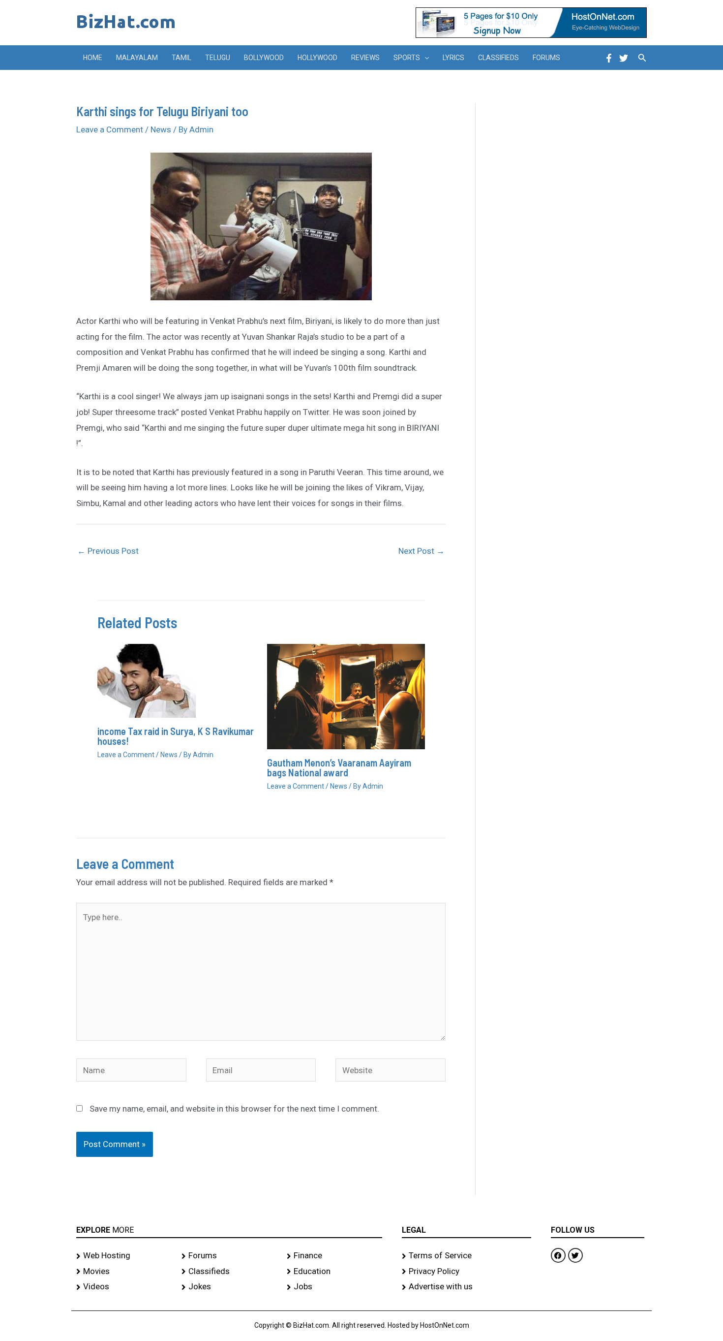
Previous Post (108, 551)
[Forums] (229, 1256)
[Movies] (124, 1271)
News (161, 129)
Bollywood (264, 58)
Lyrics (453, 58)
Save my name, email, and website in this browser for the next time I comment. (234, 1109)
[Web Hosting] (124, 1256)
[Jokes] (229, 1287)
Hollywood (317, 58)
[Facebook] (608, 58)
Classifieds (498, 58)
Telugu (217, 58)
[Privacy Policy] (466, 1271)
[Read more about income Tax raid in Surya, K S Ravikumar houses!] (146, 680)
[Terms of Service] (466, 1256)
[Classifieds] (229, 1271)
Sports (406, 58)
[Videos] (124, 1287)
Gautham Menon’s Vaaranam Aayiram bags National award (339, 767)
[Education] (334, 1271)
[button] (424, 57)
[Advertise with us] (466, 1287)
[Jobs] (334, 1287)
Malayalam (137, 58)
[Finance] (334, 1256)
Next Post (421, 551)
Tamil (181, 58)
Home (92, 58)
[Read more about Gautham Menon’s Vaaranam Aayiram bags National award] (346, 696)
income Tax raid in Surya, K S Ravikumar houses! (175, 736)
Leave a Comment (109, 129)
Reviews (365, 58)
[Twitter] (623, 58)
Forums (546, 58)
